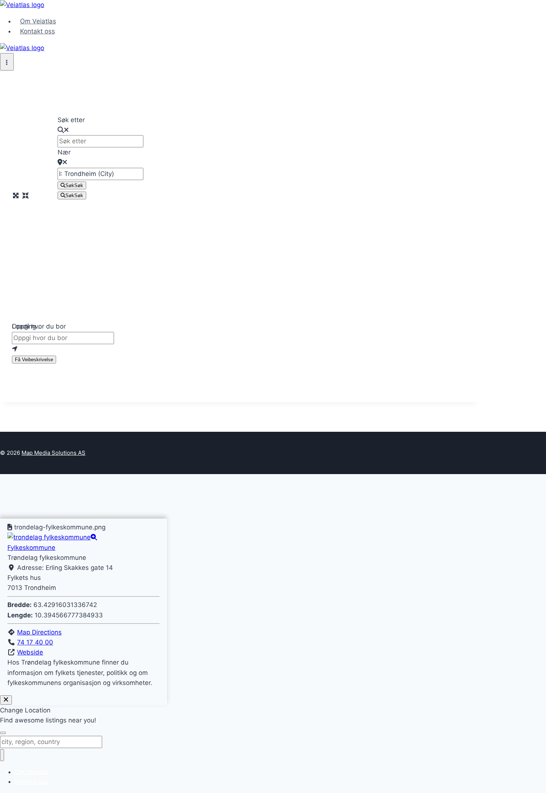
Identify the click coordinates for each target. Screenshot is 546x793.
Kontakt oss (37, 31)
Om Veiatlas (38, 21)
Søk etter (71, 120)
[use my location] (239, 349)
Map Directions (39, 632)
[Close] (6, 700)
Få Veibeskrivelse (34, 359)
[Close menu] (2, 755)
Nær (64, 152)
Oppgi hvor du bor (39, 326)
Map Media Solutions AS (53, 452)
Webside (30, 652)
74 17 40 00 (35, 642)
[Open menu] (7, 62)
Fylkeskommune (31, 547)
